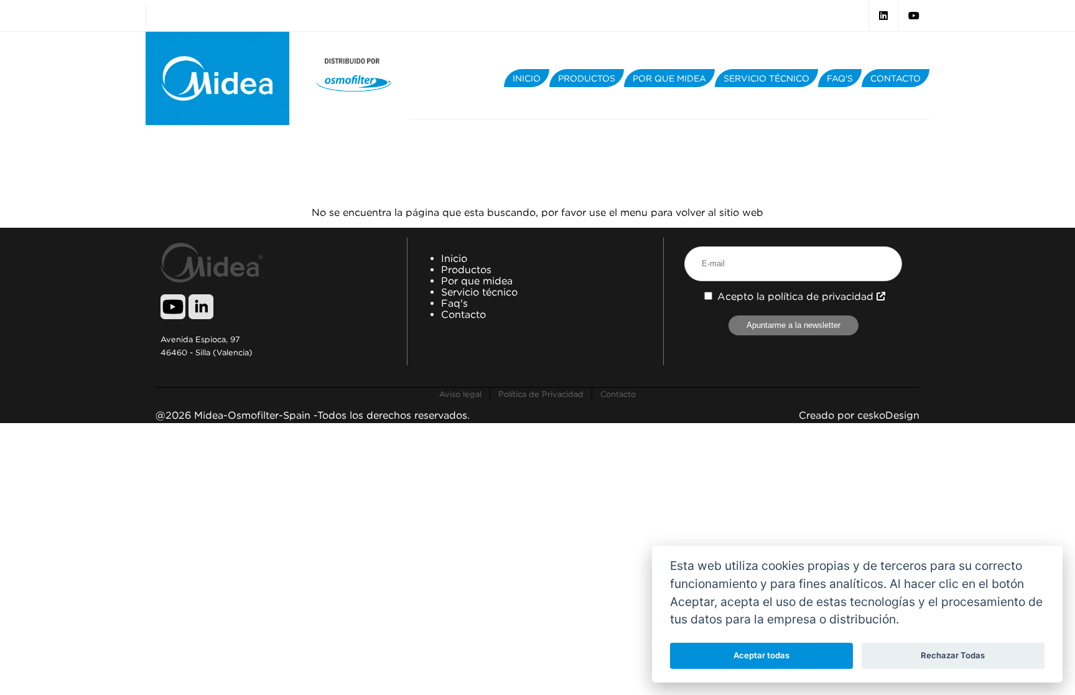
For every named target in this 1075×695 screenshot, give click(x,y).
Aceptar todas (761, 655)
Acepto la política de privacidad (797, 296)
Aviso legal (460, 393)
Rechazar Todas (953, 655)
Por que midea (477, 280)
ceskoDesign (888, 415)
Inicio (454, 258)
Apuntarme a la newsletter (793, 325)
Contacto (463, 314)
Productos (466, 269)
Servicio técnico (479, 291)
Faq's (454, 303)
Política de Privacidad (541, 393)
